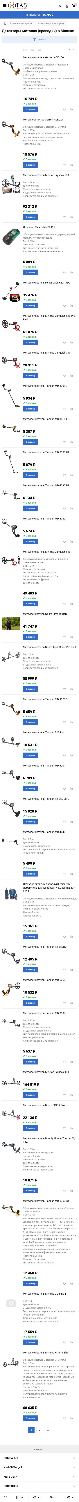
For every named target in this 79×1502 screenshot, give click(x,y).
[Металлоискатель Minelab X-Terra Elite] (11, 1362)
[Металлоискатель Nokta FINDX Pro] (11, 1114)
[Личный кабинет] (67, 5)
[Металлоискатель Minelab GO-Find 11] (11, 1303)
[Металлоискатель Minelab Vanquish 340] (11, 362)
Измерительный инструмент (51, 23)
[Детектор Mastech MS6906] (11, 236)
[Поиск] (60, 5)
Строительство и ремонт (21, 23)
